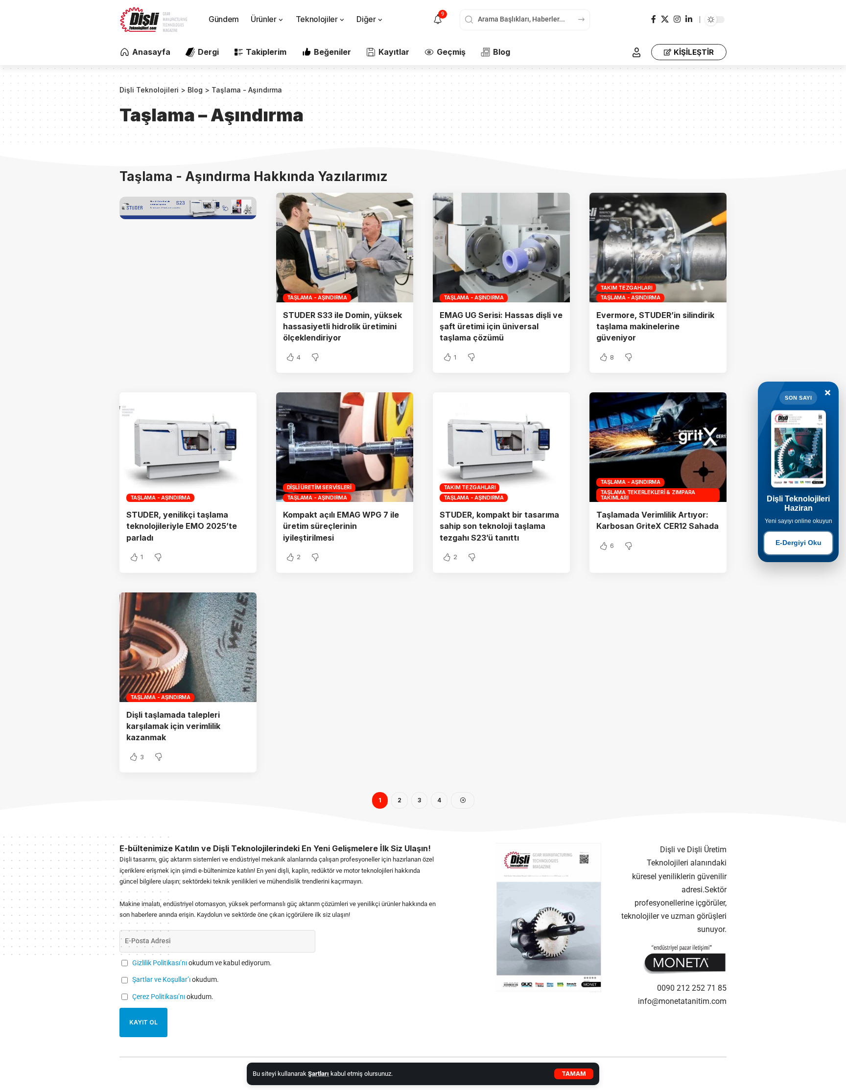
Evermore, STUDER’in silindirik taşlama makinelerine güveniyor (655, 326)
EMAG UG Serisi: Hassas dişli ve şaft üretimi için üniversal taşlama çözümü (501, 326)
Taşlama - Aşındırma (317, 297)
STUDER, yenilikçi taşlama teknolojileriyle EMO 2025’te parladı (181, 526)
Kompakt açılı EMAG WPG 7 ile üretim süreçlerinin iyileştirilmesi (341, 526)
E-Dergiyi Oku (799, 542)
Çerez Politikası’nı (158, 997)
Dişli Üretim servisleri (319, 487)
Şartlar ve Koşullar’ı (161, 980)
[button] (573, 1073)
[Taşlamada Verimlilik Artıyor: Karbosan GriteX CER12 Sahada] (658, 447)
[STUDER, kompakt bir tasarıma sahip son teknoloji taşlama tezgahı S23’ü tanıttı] (501, 447)
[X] (664, 19)
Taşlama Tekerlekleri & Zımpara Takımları (648, 495)
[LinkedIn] (689, 19)
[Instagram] (677, 19)
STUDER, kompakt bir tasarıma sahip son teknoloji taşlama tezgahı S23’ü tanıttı (499, 526)
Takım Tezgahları (626, 287)
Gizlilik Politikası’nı (159, 963)
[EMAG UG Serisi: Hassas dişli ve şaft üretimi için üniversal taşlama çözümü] (501, 247)
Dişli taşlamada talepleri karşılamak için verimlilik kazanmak (173, 726)
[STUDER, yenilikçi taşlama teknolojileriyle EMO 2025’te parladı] (188, 447)
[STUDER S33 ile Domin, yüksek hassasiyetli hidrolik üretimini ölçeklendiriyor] (344, 247)
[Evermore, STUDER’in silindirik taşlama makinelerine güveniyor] (658, 247)
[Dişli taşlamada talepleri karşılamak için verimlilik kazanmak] (188, 647)
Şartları (318, 1073)
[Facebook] (653, 19)
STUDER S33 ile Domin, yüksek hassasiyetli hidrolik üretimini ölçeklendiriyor (342, 326)
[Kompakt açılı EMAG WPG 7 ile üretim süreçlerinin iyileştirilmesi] (344, 447)
